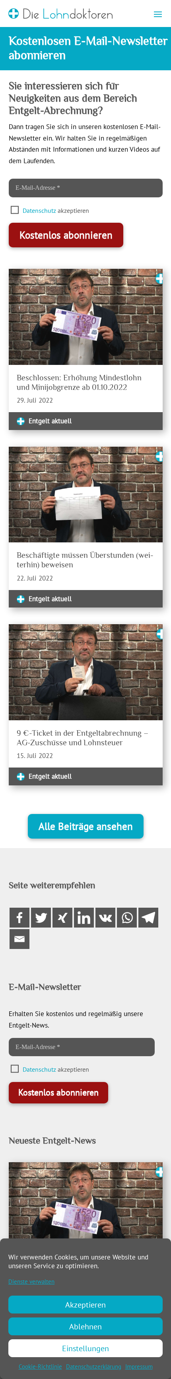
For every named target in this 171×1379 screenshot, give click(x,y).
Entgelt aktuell (50, 421)
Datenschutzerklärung (93, 1366)
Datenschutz (39, 210)
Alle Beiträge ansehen (86, 826)
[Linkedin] (84, 918)
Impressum (139, 1366)
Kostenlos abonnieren (66, 235)
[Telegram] (148, 918)
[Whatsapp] (127, 918)
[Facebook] (19, 918)
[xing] (62, 918)
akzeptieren (57, 210)
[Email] (19, 939)
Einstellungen (85, 1348)
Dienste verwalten (31, 1281)
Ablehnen (85, 1326)
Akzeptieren (85, 1304)
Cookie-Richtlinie (40, 1366)
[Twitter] (41, 918)
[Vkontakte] (105, 918)
